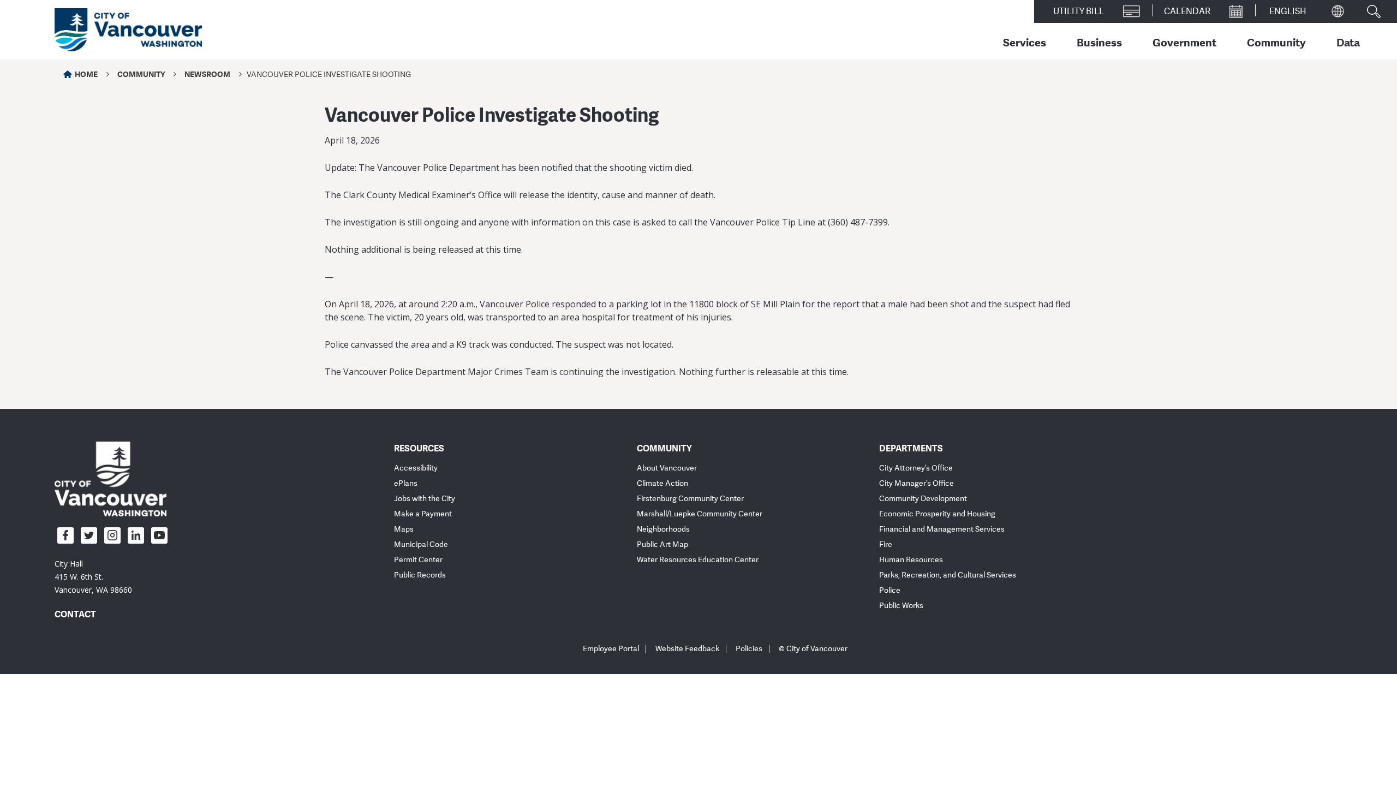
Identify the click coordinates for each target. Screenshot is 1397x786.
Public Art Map (662, 544)
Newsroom (207, 74)
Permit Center (418, 560)
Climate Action (662, 483)
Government (1184, 42)
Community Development (923, 498)
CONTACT (75, 614)
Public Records (420, 575)
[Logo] (110, 478)
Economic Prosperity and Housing (937, 514)
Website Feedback (687, 649)
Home (86, 74)
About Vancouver (667, 468)
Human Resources (911, 560)
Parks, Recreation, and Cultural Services (947, 575)
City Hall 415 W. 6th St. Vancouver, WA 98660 (93, 576)
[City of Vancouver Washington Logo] (128, 30)
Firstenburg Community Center (690, 498)
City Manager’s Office (916, 483)
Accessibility (416, 468)
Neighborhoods (663, 529)
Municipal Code (421, 544)
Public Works (901, 605)
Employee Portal (611, 649)
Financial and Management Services (942, 529)
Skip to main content (50, 94)
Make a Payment (423, 514)
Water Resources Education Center (698, 560)
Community (1276, 42)
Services (1024, 42)
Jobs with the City (424, 498)
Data (1348, 42)
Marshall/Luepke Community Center (699, 514)
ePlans (405, 483)
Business (1099, 42)
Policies (749, 649)
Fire (885, 544)
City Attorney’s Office (916, 468)
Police (889, 590)
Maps (404, 529)
